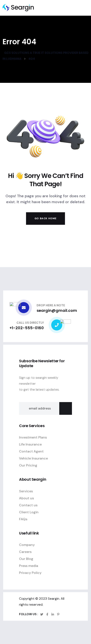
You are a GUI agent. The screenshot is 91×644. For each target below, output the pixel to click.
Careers (25, 552)
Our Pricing (28, 465)
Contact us (28, 505)
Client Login (29, 512)
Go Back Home (45, 218)
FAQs (23, 519)
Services (26, 491)
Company (27, 545)
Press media (28, 566)
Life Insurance (30, 444)
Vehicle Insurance (33, 458)
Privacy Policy (30, 572)
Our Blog (26, 559)
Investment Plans (33, 437)
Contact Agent (31, 451)
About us (26, 498)
